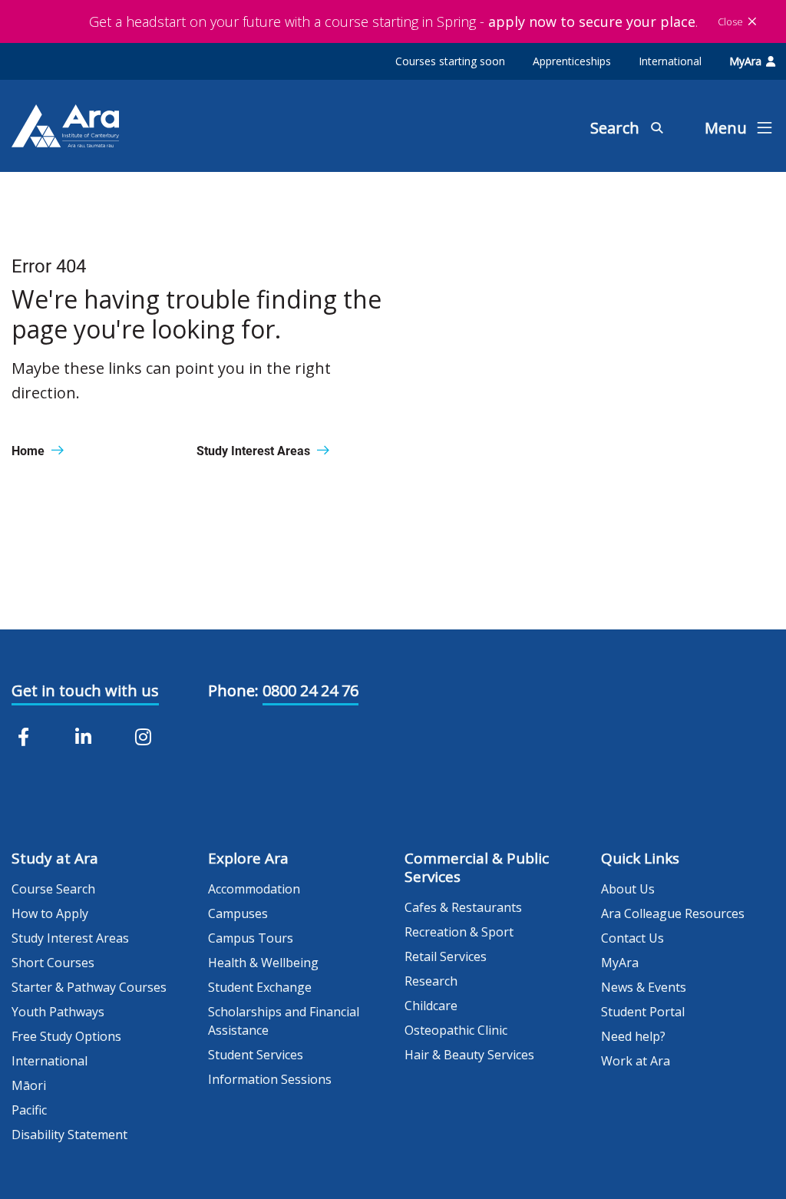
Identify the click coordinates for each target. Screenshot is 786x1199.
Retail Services (446, 956)
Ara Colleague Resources (673, 913)
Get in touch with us (85, 690)
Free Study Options (66, 1036)
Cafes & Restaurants (463, 907)
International (670, 61)
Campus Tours (250, 938)
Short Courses (53, 962)
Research (431, 981)
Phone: (233, 690)
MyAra (745, 61)
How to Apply (50, 913)
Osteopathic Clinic (456, 1030)
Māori (29, 1085)
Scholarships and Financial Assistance (283, 1021)
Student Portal (643, 1011)
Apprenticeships (572, 61)
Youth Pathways (58, 1011)
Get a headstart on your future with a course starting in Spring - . (393, 21)
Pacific (29, 1110)
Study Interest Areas (70, 938)
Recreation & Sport (459, 931)
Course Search (53, 888)
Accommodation (254, 888)
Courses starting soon (450, 61)
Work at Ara (635, 1060)
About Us (628, 888)
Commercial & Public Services (477, 867)
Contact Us (632, 938)
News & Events (643, 987)
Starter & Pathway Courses (89, 987)
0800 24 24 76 (310, 690)
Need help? (633, 1036)
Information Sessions (270, 1079)
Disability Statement (69, 1134)
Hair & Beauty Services (469, 1054)
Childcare (431, 1005)
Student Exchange (260, 987)
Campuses (238, 913)
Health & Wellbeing (263, 962)
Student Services (255, 1054)
